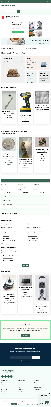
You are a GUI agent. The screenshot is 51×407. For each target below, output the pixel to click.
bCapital (20, 391)
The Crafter (6, 236)
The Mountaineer (8, 258)
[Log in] (44, 5)
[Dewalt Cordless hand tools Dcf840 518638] (25, 107)
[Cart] (40, 5)
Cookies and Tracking (39, 385)
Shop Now (5, 65)
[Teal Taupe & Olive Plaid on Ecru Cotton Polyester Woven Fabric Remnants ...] (42, 107)
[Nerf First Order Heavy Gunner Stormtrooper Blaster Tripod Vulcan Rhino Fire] (42, 294)
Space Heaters (9, 117)
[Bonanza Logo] (8, 5)
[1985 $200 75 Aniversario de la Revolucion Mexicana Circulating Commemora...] (9, 154)
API (2, 387)
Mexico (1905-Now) (9, 162)
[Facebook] (2, 376)
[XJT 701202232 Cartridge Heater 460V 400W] (9, 107)
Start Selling (25, 335)
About (2, 382)
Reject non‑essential (23, 404)
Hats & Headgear (25, 167)
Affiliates (3, 385)
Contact (3, 394)
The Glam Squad (32, 236)
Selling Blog (4, 389)
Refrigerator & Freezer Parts (25, 296)
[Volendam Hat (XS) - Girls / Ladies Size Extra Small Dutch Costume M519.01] (25, 154)
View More (25, 265)
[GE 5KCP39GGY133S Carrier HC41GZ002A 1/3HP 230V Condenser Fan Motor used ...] (9, 294)
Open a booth (29, 330)
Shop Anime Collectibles (18, 32)
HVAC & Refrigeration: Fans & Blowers (9, 303)
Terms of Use (37, 389)
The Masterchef (7, 238)
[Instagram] (11, 376)
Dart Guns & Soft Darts (42, 312)
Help (48, 1)
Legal (19, 382)
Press (19, 387)
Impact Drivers (25, 121)
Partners (20, 385)
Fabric (42, 115)
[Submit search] (18, 11)
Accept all (13, 404)
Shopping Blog (4, 391)
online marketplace (15, 328)
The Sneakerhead (33, 238)
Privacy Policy (37, 387)
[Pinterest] (8, 376)
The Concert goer (8, 260)
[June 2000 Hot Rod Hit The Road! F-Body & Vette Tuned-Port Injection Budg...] (42, 154)
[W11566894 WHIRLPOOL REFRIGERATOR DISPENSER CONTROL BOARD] (25, 294)
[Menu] (48, 5)
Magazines (42, 158)
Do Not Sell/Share (35, 404)
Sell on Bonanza (5, 1)
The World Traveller (8, 256)
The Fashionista (32, 240)
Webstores (20, 389)
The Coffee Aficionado (9, 240)
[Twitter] (5, 376)
